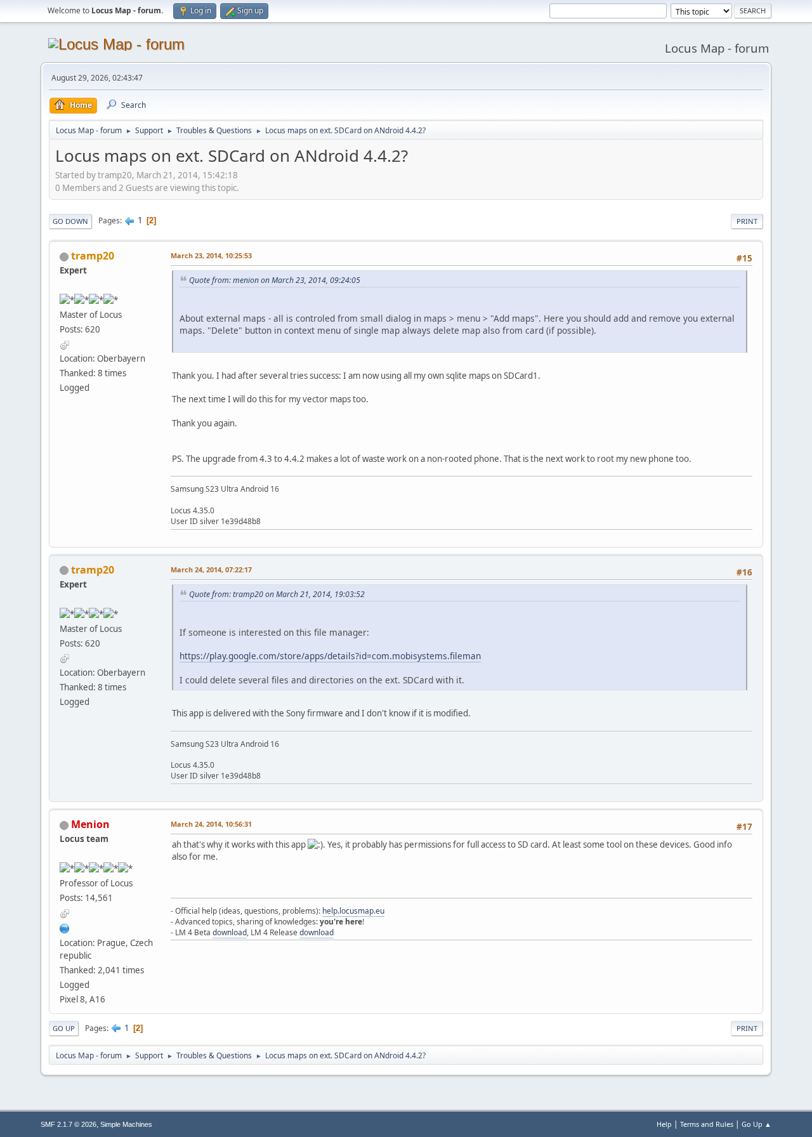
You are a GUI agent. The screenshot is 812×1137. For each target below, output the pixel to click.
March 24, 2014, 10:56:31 (211, 824)
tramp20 (92, 256)
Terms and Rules (706, 1124)
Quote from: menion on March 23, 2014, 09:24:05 (274, 280)
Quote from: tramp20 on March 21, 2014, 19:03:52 (277, 594)
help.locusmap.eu (353, 910)
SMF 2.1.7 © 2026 (68, 1124)
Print (747, 221)
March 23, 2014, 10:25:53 (211, 255)
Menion (90, 824)
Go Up (64, 1028)
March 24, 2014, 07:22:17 (211, 569)
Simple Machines (126, 1124)
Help (664, 1124)
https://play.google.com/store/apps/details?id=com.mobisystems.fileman (330, 656)
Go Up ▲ (756, 1124)
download (230, 932)
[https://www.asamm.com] (65, 927)
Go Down (70, 221)
